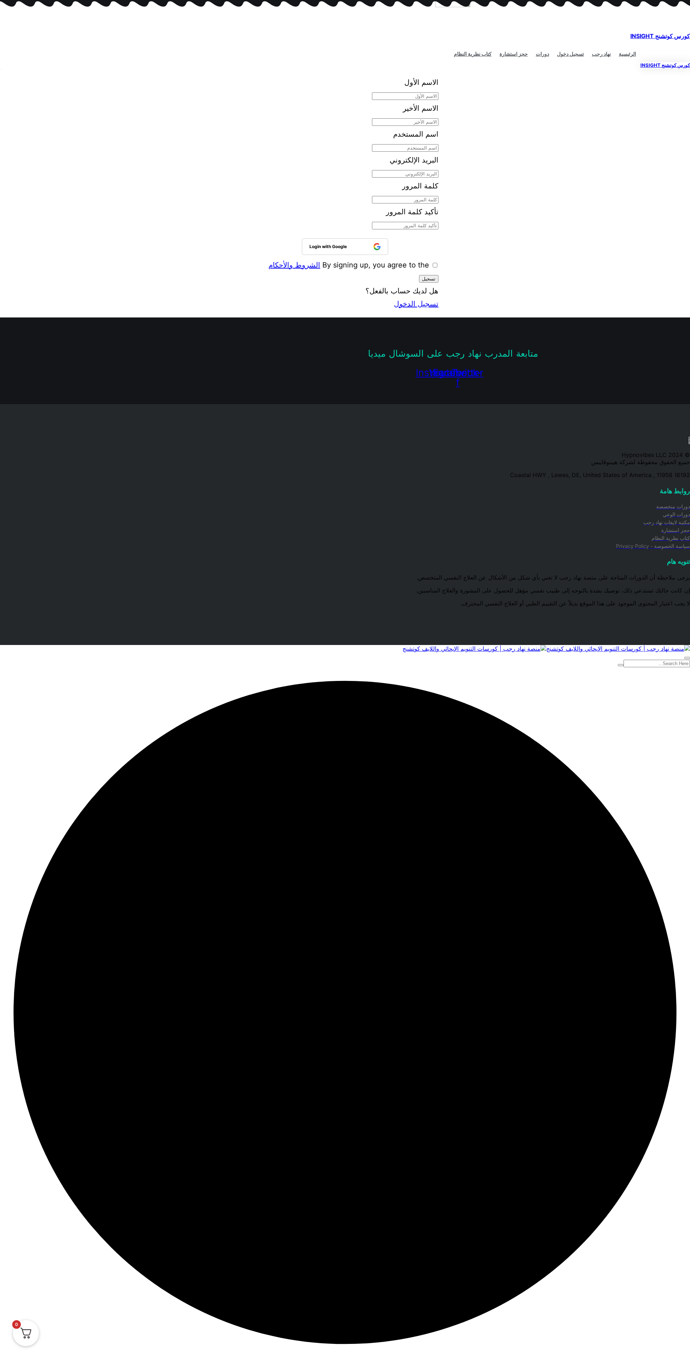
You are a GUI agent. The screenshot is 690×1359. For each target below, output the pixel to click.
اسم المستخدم (415, 134)
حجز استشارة (514, 54)
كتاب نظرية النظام (473, 54)
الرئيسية (627, 54)
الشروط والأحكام (294, 265)
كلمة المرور (420, 186)
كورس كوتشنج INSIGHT (660, 36)
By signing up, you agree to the (348, 265)
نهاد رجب (601, 54)
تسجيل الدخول (416, 303)
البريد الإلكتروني (414, 160)
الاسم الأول (421, 82)
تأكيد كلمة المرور (412, 211)
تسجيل (429, 279)
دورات (542, 54)
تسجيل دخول (570, 54)
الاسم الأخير (420, 108)
